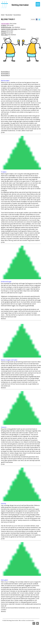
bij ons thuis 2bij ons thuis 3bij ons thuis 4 (5, 73)
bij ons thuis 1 (17, 14)
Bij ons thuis (9, 14)
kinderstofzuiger (6, 27)
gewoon (3, 31)
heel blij (3, 33)
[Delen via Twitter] (39, 20)
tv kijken (4, 25)
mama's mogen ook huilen (9, 29)
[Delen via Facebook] (37, 20)
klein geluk (4, 35)
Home (2, 14)
